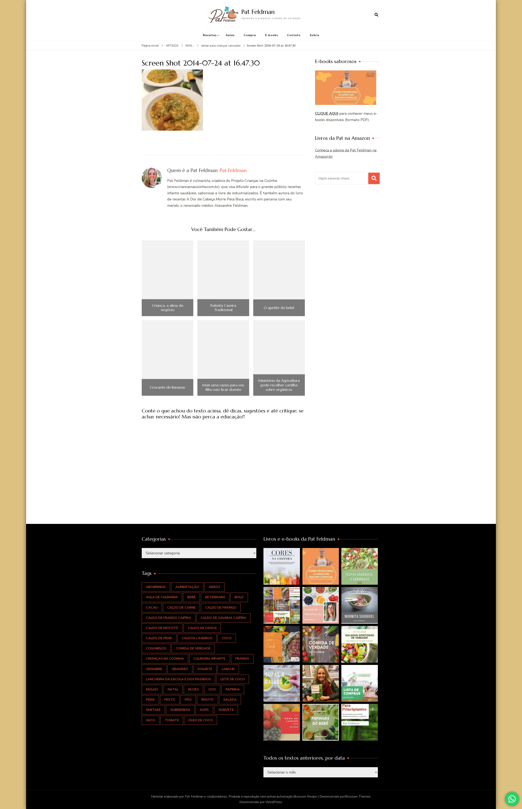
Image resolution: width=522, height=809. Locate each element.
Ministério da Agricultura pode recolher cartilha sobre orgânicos (279, 385)
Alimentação (187, 587)
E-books (271, 35)
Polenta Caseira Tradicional (223, 307)
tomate (172, 720)
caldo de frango (220, 607)
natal (173, 689)
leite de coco (232, 679)
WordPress (273, 802)
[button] (281, 566)
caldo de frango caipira (168, 618)
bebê (191, 597)
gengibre (154, 669)
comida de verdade (193, 648)
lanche (228, 669)
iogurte (205, 669)
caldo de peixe (159, 638)
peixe (150, 699)
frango (242, 658)
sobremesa (180, 710)
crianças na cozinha (165, 658)
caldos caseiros (197, 638)
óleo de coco (200, 720)
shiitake (153, 710)
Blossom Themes (357, 796)
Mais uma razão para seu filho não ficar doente (223, 387)
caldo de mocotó (162, 628)
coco (227, 638)
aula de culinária (162, 597)
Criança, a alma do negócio (167, 307)
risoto (207, 699)
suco (150, 720)
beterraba (215, 597)
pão (188, 699)
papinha (233, 689)
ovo (212, 689)
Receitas (210, 35)
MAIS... (190, 46)
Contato (294, 35)
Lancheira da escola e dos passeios (178, 679)
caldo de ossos (202, 628)
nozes (193, 689)
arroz (214, 587)
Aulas (230, 35)
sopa (204, 710)
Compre (250, 35)
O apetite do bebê (279, 308)
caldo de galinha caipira (223, 618)
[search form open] (376, 15)
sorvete (226, 710)
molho (152, 689)
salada (230, 699)
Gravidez (180, 669)
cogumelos (156, 648)
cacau (152, 607)
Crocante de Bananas (167, 387)
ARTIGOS (172, 46)
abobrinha (156, 587)
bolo (239, 597)
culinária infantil (210, 658)
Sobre (314, 35)
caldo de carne (181, 607)
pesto (169, 699)
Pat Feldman (258, 12)
